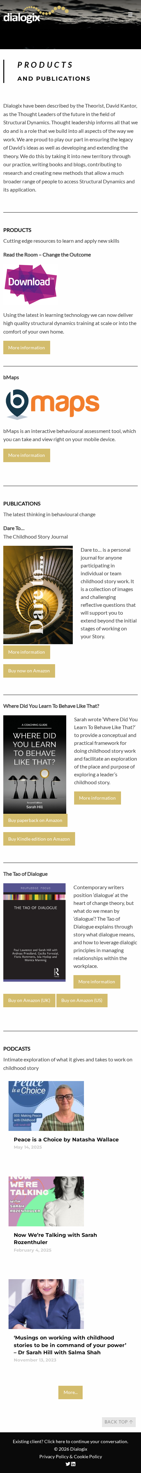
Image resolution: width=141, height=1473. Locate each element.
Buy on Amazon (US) (81, 1000)
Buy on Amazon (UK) (29, 1000)
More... (71, 1392)
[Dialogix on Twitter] (68, 1464)
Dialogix (78, 1449)
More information (26, 347)
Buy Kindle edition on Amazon (39, 839)
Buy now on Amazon (29, 670)
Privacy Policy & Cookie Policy (70, 1456)
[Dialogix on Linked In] (73, 1464)
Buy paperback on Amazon (35, 820)
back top (117, 1422)
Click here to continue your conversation (85, 1441)
